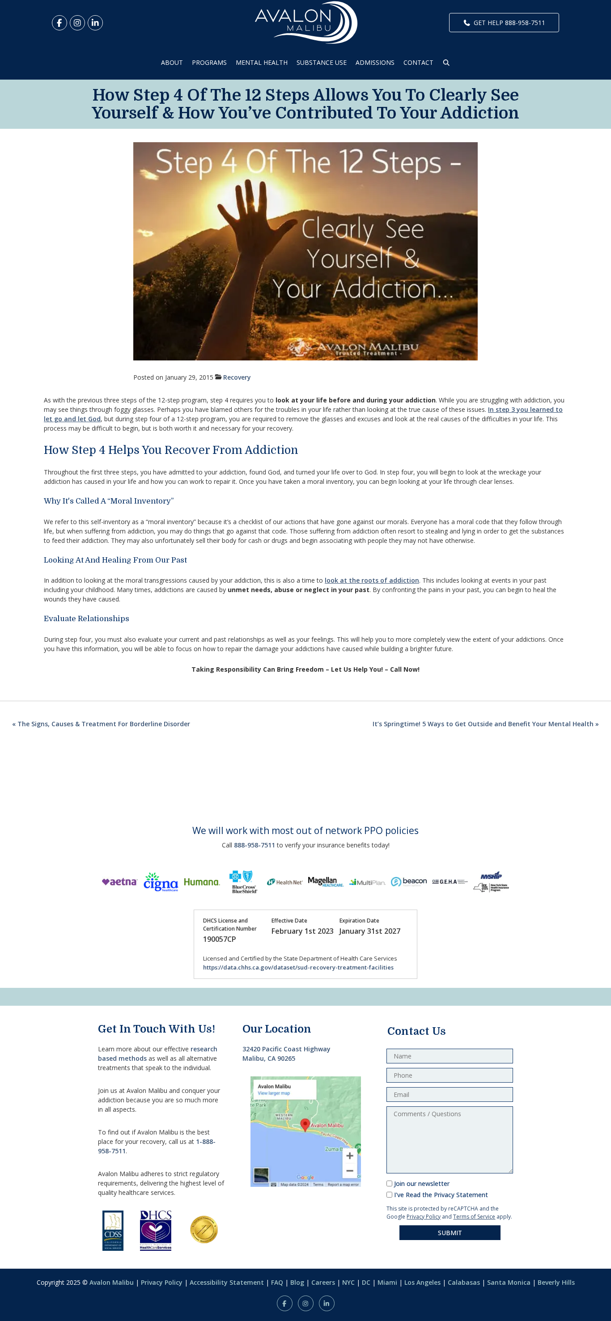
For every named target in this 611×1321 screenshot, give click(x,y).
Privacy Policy (424, 1216)
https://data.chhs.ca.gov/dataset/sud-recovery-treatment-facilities (298, 967)
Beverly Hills (556, 1282)
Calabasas (464, 1282)
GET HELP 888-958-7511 (509, 22)
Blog (297, 1282)
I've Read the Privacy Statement (441, 1194)
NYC (348, 1282)
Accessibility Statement (227, 1282)
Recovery (237, 377)
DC (366, 1282)
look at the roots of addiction (372, 580)
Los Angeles (422, 1282)
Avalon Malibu (111, 1282)
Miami (387, 1282)
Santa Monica (508, 1282)
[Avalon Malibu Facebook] (59, 22)
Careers (323, 1282)
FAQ (277, 1282)
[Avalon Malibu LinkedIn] (95, 22)
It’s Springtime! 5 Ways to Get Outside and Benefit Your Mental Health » (486, 724)
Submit (450, 1232)
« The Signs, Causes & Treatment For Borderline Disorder (101, 724)
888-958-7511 (254, 845)
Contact (418, 62)
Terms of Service (474, 1216)
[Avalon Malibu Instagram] (77, 22)
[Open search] (446, 62)
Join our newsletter (422, 1183)
